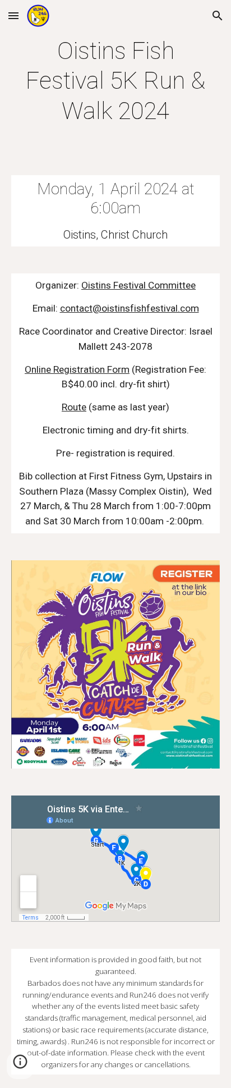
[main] (115, 80)
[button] (13, 15)
